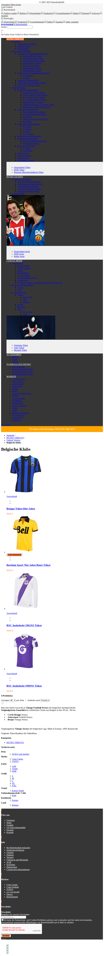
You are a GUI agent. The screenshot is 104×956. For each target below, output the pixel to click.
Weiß (14, 771)
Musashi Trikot (20, 350)
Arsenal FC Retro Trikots (33, 92)
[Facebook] (1, 938)
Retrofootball (23, 273)
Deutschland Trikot (22, 167)
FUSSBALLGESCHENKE (18, 364)
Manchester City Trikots (33, 102)
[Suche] (2, 30)
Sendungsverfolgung (15, 850)
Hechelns (21, 307)
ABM (14, 410)
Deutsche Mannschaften (27, 139)
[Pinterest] (5, 938)
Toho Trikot (19, 348)
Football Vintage (19, 406)
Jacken (20, 304)
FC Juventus (28, 134)
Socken (15, 362)
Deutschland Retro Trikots (34, 61)
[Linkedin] (4, 938)
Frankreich (48, 13)
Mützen (15, 357)
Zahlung (10, 855)
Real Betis (27, 122)
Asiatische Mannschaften (28, 80)
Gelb (14, 766)
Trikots (20, 295)
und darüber (20, 754)
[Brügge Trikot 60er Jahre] (25, 492)
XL (13, 783)
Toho (25, 300)
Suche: (4, 27)
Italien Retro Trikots (31, 66)
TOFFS (15, 396)
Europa (15, 800)
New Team (27, 297)
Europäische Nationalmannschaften (32, 54)
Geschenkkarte (18, 367)
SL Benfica (27, 151)
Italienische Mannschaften (28, 124)
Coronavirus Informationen (18, 869)
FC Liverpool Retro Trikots (34, 100)
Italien (76, 13)
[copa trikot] (30, 338)
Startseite (10, 435)
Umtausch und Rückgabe (17, 860)
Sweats (20, 287)
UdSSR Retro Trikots (32, 71)
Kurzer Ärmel (18, 790)
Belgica (23, 13)
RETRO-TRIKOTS (15, 39)
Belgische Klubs (24, 156)
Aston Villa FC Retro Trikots (35, 95)
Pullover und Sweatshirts (22, 285)
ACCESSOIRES (13, 354)
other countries (72, 22)
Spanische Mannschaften (28, 109)
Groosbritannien (63, 13)
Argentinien (28, 75)
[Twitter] (2, 938)
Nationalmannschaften (26, 44)
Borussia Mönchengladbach (35, 141)
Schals (14, 359)
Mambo (26, 302)
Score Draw (17, 386)
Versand (9, 857)
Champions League (25, 160)
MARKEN (11, 376)
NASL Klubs (23, 153)
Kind (19, 309)
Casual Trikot (17, 263)
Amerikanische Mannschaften (30, 184)
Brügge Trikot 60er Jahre (20, 508)
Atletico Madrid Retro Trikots (35, 119)
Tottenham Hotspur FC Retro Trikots (38, 105)
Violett (15, 769)
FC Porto (27, 148)
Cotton (15, 408)
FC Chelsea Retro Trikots (34, 97)
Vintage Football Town (27, 278)
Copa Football (23, 266)
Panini (20, 270)
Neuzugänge (22, 49)
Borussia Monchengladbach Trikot (28, 172)
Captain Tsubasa (19, 292)
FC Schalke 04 (18, 415)
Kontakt (9, 832)
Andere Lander (10, 13)
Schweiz (96, 13)
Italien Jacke (19, 256)
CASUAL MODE (14, 261)
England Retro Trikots (32, 56)
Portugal (85, 13)
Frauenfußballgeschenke (22, 371)
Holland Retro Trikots (32, 63)
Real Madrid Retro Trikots (34, 112)
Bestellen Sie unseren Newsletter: (15, 914)
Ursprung (10, 820)
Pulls (19, 290)
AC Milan (27, 126)
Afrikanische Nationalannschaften (31, 83)
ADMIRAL (17, 401)
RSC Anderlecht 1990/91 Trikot (24, 685)
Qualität (9, 825)
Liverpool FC (18, 418)
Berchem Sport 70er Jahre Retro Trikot (28, 565)
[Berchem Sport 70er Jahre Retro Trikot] (25, 552)
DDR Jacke (19, 254)
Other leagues (23, 158)
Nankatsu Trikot (21, 345)
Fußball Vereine (24, 46)
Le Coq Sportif (23, 275)
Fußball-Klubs (18, 194)
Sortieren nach (34, 700)
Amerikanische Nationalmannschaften (33, 73)
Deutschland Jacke (22, 251)
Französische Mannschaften (29, 136)
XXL (14, 786)
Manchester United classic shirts (36, 107)
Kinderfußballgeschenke (22, 374)
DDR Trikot (19, 170)
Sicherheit (10, 865)
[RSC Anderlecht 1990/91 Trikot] (25, 669)
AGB (8, 862)
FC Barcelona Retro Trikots (34, 114)
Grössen (10, 852)
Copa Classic (17, 381)
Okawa (15, 389)
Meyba (15, 391)
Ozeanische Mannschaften (28, 85)
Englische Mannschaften (27, 90)
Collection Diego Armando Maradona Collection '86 (39, 283)
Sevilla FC (27, 117)
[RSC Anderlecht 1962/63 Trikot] (25, 609)
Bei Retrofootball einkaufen (18, 848)
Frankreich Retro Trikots (33, 58)
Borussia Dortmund (20, 413)
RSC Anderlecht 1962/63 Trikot (24, 625)
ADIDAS (16, 420)
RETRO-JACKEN (14, 177)
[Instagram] (3, 938)
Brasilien (26, 78)
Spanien (59, 22)
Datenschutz (11, 867)
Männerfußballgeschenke (22, 369)
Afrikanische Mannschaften (29, 189)
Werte (9, 823)
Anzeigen (5, 700)
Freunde (10, 830)
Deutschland (35, 13)
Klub (14, 795)
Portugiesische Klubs (26, 146)
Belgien (15, 805)
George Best (22, 280)
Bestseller (16, 41)
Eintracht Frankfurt (31, 143)
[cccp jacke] (25, 244)
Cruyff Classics (23, 268)
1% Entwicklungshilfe (15, 827)
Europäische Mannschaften (28, 181)
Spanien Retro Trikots (32, 68)
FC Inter (26, 131)
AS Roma (27, 129)
